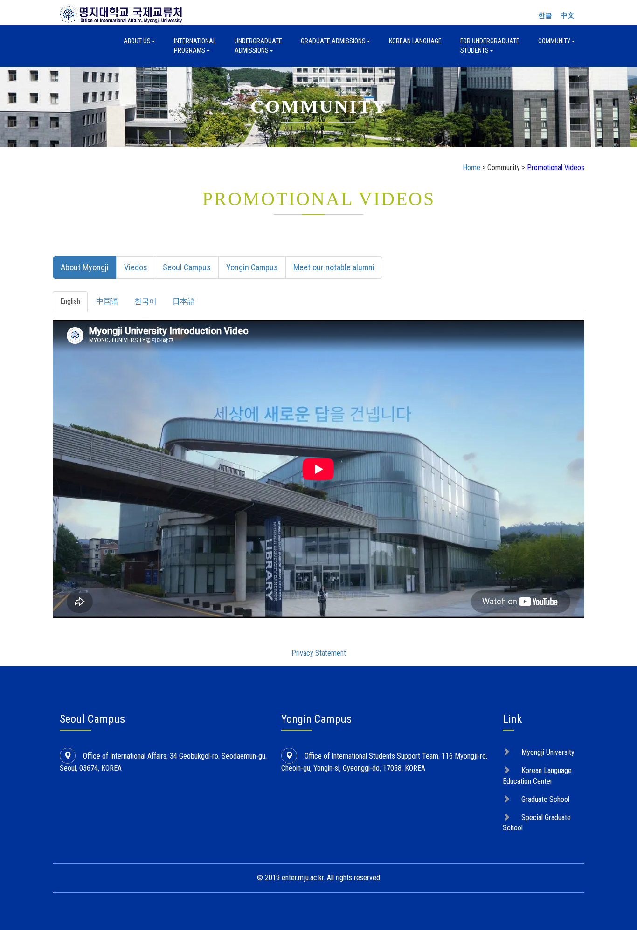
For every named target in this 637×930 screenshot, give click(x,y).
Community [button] (554, 41)
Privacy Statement (318, 653)
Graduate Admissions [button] (333, 41)
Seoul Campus (187, 267)
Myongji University (548, 752)
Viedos (135, 267)
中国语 (107, 301)
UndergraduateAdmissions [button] (258, 45)
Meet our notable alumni (333, 267)
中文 (568, 15)
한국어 (145, 301)
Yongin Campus (252, 267)
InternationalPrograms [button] (195, 45)
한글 (545, 15)
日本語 (184, 301)
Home (471, 167)
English (70, 301)
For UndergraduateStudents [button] (489, 45)
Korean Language (415, 41)
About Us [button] (137, 41)
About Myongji (85, 267)
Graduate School (545, 799)
